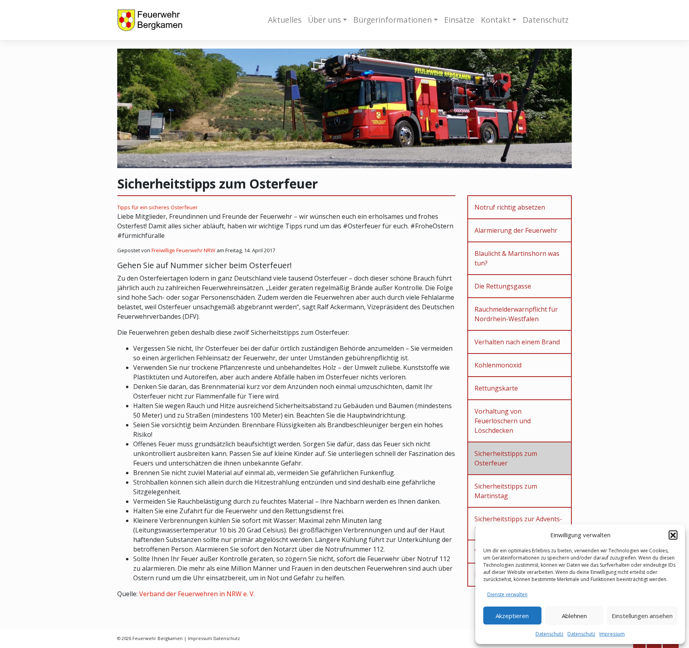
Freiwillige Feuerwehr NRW (183, 250)
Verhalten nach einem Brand (517, 342)
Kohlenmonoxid (498, 365)
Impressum (612, 633)
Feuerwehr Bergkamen (157, 638)
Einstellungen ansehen (642, 616)
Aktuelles (284, 19)
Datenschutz (549, 633)
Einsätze (459, 19)
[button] (673, 535)
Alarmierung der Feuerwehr (515, 230)
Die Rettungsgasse (502, 286)
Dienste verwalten (507, 594)
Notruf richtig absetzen (509, 207)
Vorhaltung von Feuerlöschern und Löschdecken (502, 421)
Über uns (324, 19)
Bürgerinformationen (392, 19)
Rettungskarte (496, 388)
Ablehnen (574, 616)
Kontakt (495, 19)
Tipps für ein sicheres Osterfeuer (157, 207)
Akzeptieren (512, 616)
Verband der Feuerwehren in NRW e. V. (197, 593)
